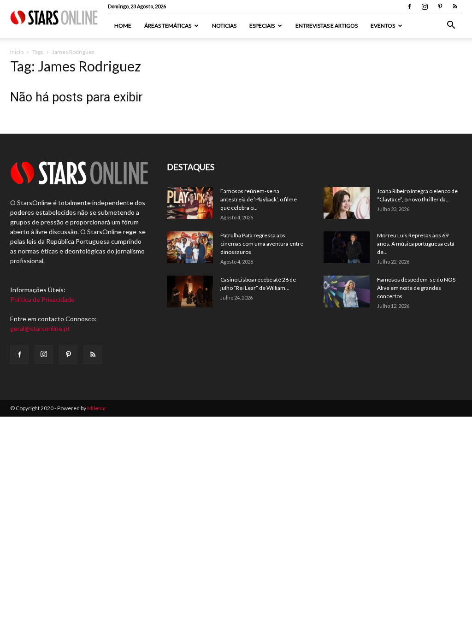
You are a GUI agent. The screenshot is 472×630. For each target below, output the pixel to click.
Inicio (17, 51)
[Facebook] (409, 6)
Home (122, 25)
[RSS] (455, 6)
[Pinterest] (440, 6)
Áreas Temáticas (167, 25)
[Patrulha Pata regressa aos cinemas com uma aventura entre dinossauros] (190, 247)
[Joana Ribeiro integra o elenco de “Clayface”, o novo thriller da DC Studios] (347, 203)
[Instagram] (424, 6)
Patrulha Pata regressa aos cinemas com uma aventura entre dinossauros (261, 243)
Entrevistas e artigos (326, 25)
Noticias (224, 25)
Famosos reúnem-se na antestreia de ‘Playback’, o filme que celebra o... (258, 199)
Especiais (262, 25)
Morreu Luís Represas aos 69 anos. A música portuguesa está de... (415, 243)
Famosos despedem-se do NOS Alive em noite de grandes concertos (416, 288)
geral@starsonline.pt (40, 328)
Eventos (383, 25)
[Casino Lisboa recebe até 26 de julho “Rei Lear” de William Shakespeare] (190, 291)
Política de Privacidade (42, 299)
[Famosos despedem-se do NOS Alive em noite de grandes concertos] (347, 291)
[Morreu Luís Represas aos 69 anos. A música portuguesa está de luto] (347, 247)
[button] (451, 26)
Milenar (96, 408)
